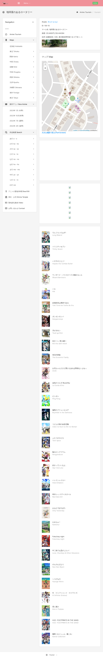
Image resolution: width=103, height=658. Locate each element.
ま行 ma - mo (15, 169)
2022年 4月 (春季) (16, 126)
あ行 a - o (13, 139)
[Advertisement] (70, 160)
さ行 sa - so (14, 149)
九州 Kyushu (14, 82)
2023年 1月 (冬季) (16, 110)
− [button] (45, 68)
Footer (52, 655)
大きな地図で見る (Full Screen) (54, 133)
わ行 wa (13, 185)
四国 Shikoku (15, 77)
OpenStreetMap (85, 130)
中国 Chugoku (15, 72)
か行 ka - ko (14, 144)
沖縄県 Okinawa (16, 87)
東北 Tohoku (14, 51)
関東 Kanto (14, 57)
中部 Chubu (14, 62)
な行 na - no (14, 159)
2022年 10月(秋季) (17, 116)
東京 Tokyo (14, 98)
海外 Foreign (14, 93)
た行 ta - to (14, 154)
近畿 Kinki (13, 67)
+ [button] (45, 64)
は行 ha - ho (14, 164)
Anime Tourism (85, 12)
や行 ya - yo (14, 175)
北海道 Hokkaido (16, 46)
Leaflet (75, 130)
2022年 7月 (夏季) (16, 121)
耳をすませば (53, 22)
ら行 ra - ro (14, 180)
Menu (26, 3)
